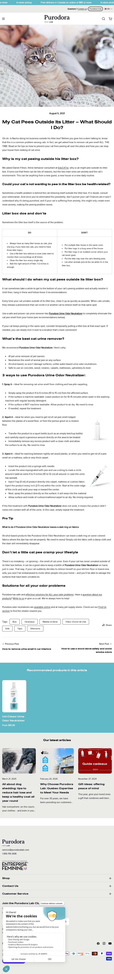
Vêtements (35, 628)
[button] (108, 8)
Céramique (30, 622)
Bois (15, 622)
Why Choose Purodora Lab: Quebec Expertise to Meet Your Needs (56, 788)
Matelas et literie (50, 622)
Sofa (7, 628)
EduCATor (63, 167)
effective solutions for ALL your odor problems (50, 594)
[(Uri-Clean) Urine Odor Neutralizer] (14, 696)
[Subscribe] (65, 921)
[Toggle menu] (3, 19)
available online (42, 607)
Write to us (18, 598)
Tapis (19, 628)
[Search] (103, 19)
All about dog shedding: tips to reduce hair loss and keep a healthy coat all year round (18, 792)
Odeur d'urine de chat (76, 622)
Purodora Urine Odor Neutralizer (65, 313)
